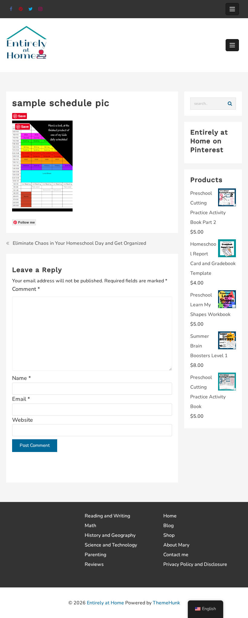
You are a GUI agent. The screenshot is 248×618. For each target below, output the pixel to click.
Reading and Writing (107, 516)
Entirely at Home (105, 603)
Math (90, 525)
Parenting (95, 554)
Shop (169, 535)
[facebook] (11, 9)
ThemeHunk (166, 603)
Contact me (175, 554)
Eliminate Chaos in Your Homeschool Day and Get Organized (79, 243)
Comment (26, 289)
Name (21, 378)
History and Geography (110, 535)
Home (170, 516)
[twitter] (30, 9)
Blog (168, 525)
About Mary (176, 545)
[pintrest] (21, 9)
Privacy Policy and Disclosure (195, 564)
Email (21, 399)
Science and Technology (111, 545)
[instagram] (40, 9)
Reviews (94, 564)
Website (22, 420)
